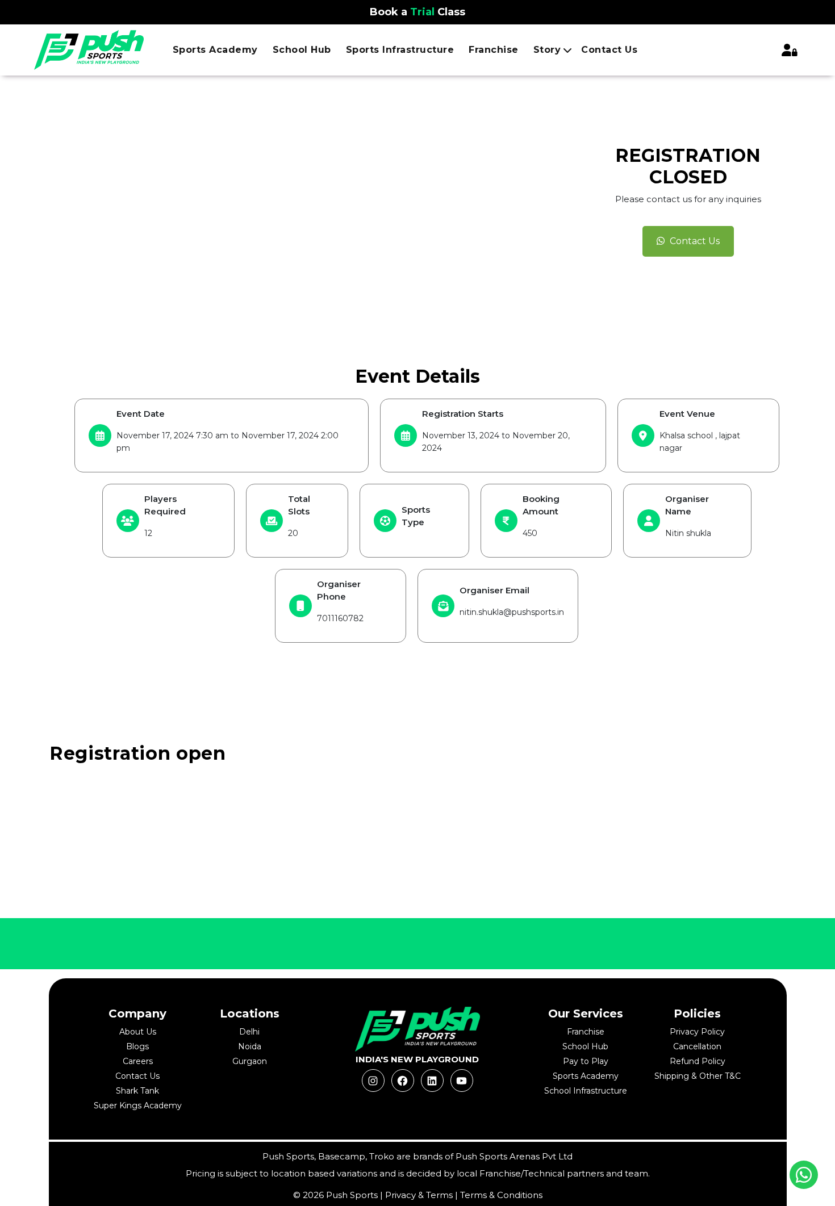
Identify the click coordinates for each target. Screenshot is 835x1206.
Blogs (137, 1046)
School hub (302, 49)
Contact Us (609, 49)
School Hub (585, 1046)
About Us (137, 1032)
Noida (249, 1046)
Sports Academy (215, 49)
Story (547, 49)
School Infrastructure (585, 1091)
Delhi (249, 1032)
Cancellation (697, 1046)
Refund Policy (697, 1061)
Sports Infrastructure (400, 49)
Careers (138, 1061)
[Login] (789, 50)
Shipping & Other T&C (697, 1076)
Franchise (494, 49)
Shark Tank (137, 1091)
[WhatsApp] (804, 1175)
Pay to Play (585, 1061)
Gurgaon (249, 1061)
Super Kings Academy (138, 1105)
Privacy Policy (697, 1032)
